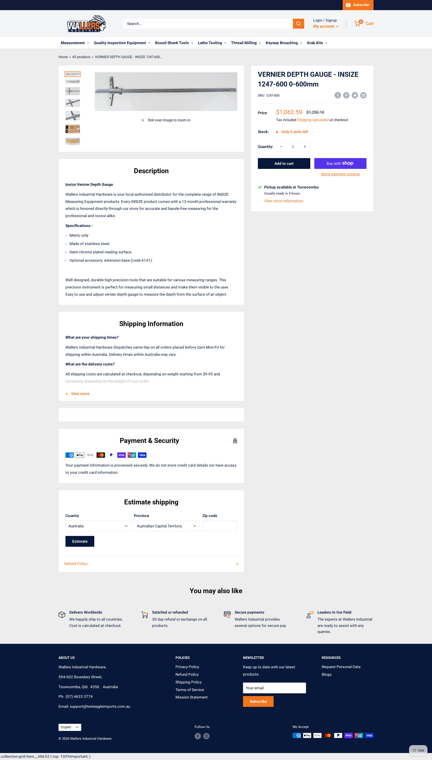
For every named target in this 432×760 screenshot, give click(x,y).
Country (72, 515)
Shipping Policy (189, 682)
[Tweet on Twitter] (355, 95)
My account (324, 26)
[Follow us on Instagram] (206, 736)
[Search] (298, 24)
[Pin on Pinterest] (346, 95)
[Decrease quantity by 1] (281, 146)
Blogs (327, 674)
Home (63, 57)
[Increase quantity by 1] (305, 146)
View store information (283, 201)
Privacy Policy (187, 667)
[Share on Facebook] (338, 95)
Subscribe (361, 5)
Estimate (80, 541)
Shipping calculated (313, 120)
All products (81, 57)
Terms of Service (190, 689)
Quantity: (265, 146)
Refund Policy (76, 563)
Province (141, 515)
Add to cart (284, 163)
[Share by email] (363, 95)
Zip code (209, 515)
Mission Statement (192, 697)
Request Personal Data (341, 667)
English (66, 727)
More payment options (340, 174)
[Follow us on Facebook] (198, 736)
